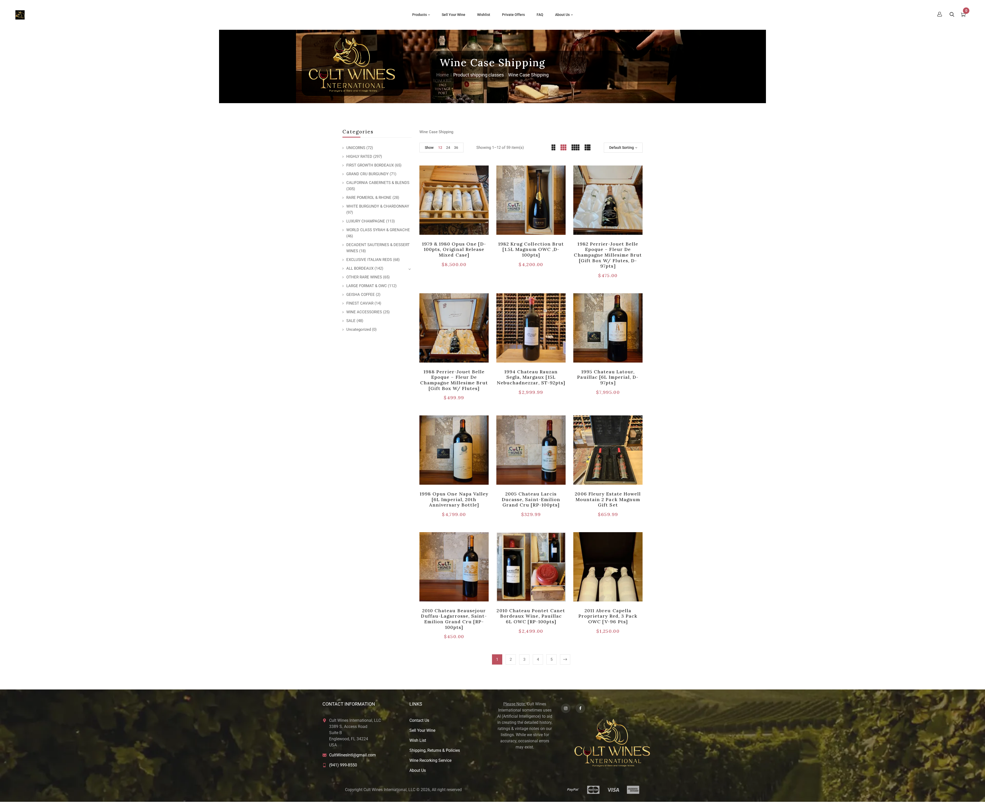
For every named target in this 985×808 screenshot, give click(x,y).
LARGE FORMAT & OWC (366, 286)
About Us (417, 770)
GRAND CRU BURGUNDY (367, 174)
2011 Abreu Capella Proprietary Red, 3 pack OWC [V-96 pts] (608, 616)
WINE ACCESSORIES (364, 312)
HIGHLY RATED (359, 156)
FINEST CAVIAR (359, 303)
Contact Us (419, 720)
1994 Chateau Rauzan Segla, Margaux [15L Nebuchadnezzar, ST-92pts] (531, 377)
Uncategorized (358, 329)
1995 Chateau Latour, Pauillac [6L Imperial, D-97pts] (607, 377)
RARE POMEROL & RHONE (368, 197)
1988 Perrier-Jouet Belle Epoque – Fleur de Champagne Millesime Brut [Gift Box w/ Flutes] (454, 380)
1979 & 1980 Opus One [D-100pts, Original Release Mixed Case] (454, 249)
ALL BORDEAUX (359, 268)
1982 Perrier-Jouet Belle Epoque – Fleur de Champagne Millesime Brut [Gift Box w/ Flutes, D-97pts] (608, 255)
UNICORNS (355, 147)
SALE (351, 320)
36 (456, 147)
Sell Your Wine (422, 730)
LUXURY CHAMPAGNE (365, 221)
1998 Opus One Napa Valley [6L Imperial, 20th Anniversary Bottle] (454, 499)
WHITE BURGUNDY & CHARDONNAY (377, 206)
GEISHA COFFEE (360, 294)
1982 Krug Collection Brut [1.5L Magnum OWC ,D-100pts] (531, 249)
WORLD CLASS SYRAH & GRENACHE (378, 230)
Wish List (417, 740)
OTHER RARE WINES (364, 277)
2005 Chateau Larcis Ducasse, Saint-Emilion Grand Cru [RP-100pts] (531, 499)
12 (440, 147)
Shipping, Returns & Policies (434, 750)
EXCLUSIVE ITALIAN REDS (369, 259)
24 (448, 147)
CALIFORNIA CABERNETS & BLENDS (377, 182)
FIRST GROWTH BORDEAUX (370, 165)
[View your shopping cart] (963, 15)
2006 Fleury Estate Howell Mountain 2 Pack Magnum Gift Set (608, 499)
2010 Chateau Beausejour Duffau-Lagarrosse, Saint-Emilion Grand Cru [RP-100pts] (454, 619)
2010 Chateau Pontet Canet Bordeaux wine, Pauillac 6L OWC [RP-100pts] (531, 616)
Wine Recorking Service (430, 760)
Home (442, 74)
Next (565, 659)
